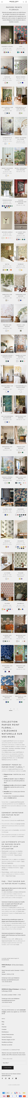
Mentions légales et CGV (8, 1039)
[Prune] (8, 546)
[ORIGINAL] (5, 113)
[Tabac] (8, 609)
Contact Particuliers (7, 1037)
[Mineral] (21, 514)
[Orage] (19, 548)
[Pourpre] (6, 206)
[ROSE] (8, 238)
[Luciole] (21, 548)
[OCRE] (18, 300)
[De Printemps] (11, 206)
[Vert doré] (18, 609)
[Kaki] (7, 514)
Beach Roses (20, 77)
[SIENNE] (22, 641)
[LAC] (18, 641)
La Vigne (7, 573)
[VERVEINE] (2, 238)
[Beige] (9, 514)
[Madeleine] (19, 578)
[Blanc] (20, 391)
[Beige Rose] (9, 269)
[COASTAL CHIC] (7, 143)
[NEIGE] (3, 641)
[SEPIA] (20, 452)
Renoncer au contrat (7, 1045)
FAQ (3, 1024)
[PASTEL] (8, 175)
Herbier (21, 264)
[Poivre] (25, 514)
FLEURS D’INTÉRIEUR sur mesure (20, 202)
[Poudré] (25, 546)
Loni (20, 46)
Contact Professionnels (8, 1034)
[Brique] (21, 52)
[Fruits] (23, 548)
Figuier (20, 573)
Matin (7, 264)
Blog (3, 1021)
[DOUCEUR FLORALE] (9, 143)
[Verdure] (7, 269)
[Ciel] (19, 52)
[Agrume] (11, 269)
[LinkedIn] (16, 1078)
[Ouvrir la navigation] (2, 1)
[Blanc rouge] (4, 609)
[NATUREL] (19, 113)
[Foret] (18, 239)
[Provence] (21, 578)
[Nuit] (16, 482)
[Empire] (18, 548)
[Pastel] (10, 52)
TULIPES (7, 603)
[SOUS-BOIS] (5, 641)
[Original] (21, 482)
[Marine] (22, 82)
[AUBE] (9, 113)
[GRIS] (10, 238)
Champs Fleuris (7, 46)
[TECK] (24, 641)
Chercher (4, 1027)
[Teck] (20, 484)
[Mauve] (19, 514)
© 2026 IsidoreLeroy (14, 1084)
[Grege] (3, 269)
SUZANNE (21, 509)
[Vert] (19, 516)
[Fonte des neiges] (19, 546)
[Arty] (8, 206)
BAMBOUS (21, 603)
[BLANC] (6, 391)
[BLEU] (20, 300)
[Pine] (18, 52)
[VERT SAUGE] (4, 238)
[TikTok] (12, 1078)
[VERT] (22, 361)
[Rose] (5, 82)
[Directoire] (16, 546)
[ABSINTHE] (21, 113)
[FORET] (7, 113)
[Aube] (20, 330)
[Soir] (24, 239)
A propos (4, 1029)
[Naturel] (20, 239)
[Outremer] (23, 52)
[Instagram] (5, 1078)
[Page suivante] (17, 709)
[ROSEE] (11, 641)
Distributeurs (5, 1032)
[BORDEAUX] (9, 671)
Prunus (7, 541)
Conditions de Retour (7, 1042)
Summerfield (7, 137)
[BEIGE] (11, 238)
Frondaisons (7, 200)
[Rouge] (7, 610)
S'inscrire (7, 1067)
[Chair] (18, 514)
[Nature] (4, 206)
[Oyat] (22, 239)
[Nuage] (9, 82)
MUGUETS (21, 541)
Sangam (7, 77)
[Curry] (23, 546)
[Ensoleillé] (9, 207)
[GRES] (20, 641)
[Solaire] (5, 269)
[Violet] (21, 516)
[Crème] (19, 269)
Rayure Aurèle (7, 232)
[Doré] (21, 269)
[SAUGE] (7, 641)
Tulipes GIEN (7, 509)
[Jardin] (6, 52)
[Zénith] (19, 482)
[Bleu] (8, 52)
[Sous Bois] (10, 206)
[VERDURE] (9, 482)
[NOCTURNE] (20, 361)
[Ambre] (6, 546)
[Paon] (5, 207)
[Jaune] (2, 609)
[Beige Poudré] (18, 82)
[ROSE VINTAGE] (6, 238)
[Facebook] (2, 1078)
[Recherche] (23, 1)
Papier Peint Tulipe (11, 876)
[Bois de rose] (4, 52)
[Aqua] (6, 609)
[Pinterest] (9, 1078)
